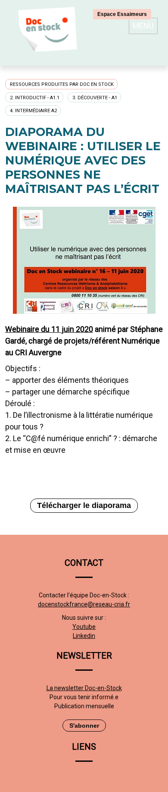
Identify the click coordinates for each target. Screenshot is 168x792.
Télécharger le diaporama (84, 505)
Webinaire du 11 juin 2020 (49, 329)
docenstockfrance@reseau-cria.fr (84, 604)
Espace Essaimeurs (122, 14)
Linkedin (84, 635)
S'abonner (84, 725)
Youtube (84, 626)
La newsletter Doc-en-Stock (84, 688)
